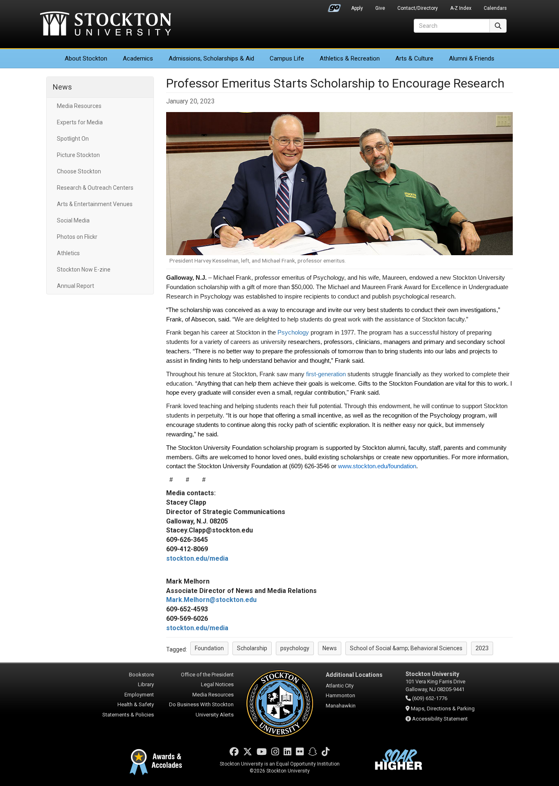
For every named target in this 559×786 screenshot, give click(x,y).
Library (146, 684)
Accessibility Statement (440, 719)
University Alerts (215, 715)
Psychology (294, 332)
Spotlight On (73, 138)
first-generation (326, 374)
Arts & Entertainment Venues (95, 204)
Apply (357, 8)
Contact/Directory (417, 8)
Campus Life (287, 58)
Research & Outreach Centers (95, 187)
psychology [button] (294, 648)
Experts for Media (80, 122)
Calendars (495, 8)
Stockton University (105, 24)
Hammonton (340, 695)
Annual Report (75, 286)
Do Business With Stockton (201, 704)
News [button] (329, 648)
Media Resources (79, 106)
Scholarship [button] (252, 648)
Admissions (211, 58)
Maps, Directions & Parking (443, 708)
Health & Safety (135, 704)
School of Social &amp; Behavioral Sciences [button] (406, 648)
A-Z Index (460, 8)
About (86, 58)
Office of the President (207, 674)
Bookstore (141, 674)
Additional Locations (354, 674)
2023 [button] (482, 648)
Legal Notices (217, 684)
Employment (139, 695)
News (62, 87)
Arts (414, 58)
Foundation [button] (209, 648)
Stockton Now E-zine (83, 269)
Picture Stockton (78, 155)
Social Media (73, 220)
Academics (138, 58)
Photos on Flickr (77, 237)
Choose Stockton (79, 171)
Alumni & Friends (471, 58)
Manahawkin (341, 706)
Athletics (350, 58)
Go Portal (334, 6)
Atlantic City (340, 686)
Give (380, 8)
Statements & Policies (128, 715)
